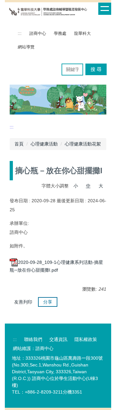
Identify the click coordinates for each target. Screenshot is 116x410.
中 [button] (88, 185)
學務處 (60, 33)
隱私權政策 (85, 339)
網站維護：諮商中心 (33, 348)
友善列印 (23, 302)
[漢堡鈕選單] (104, 9)
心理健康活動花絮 (83, 143)
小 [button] (75, 185)
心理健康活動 (44, 143)
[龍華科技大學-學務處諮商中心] (48, 11)
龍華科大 (82, 33)
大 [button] (101, 185)
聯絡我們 (33, 339)
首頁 (19, 143)
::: (20, 33)
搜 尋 (96, 69)
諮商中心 (37, 33)
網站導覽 (26, 47)
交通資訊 (58, 339)
